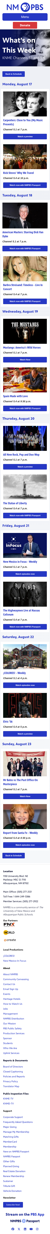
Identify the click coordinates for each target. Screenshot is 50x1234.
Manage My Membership (16, 1131)
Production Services (13, 1033)
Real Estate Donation (14, 1171)
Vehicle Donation (12, 1191)
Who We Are (10, 1048)
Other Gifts (9, 1161)
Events (6, 994)
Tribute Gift (9, 1186)
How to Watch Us (12, 1003)
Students (8, 1043)
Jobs (5, 1008)
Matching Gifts (11, 1136)
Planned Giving (11, 1166)
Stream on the (25, 1214)
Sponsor (7, 1038)
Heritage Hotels (11, 999)
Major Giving (10, 1127)
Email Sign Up (10, 989)
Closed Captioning (13, 1071)
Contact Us (9, 984)
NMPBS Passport (11, 1156)
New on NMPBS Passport (16, 1151)
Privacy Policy (10, 1081)
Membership (9, 1146)
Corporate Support (13, 1117)
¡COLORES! (9, 955)
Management (10, 1013)
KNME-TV (8, 1098)
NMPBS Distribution (13, 1018)
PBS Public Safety (12, 1028)
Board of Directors (13, 1066)
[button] (25, 25)
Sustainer (8, 1181)
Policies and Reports (14, 1076)
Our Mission (9, 1023)
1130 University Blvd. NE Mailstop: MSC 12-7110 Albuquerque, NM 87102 (16, 880)
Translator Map (11, 1086)
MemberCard (10, 1141)
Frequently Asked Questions (18, 1122)
